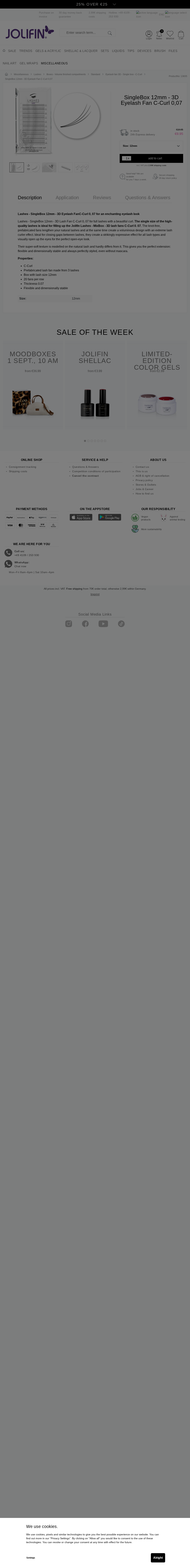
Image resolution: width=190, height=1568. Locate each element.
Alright (158, 1557)
